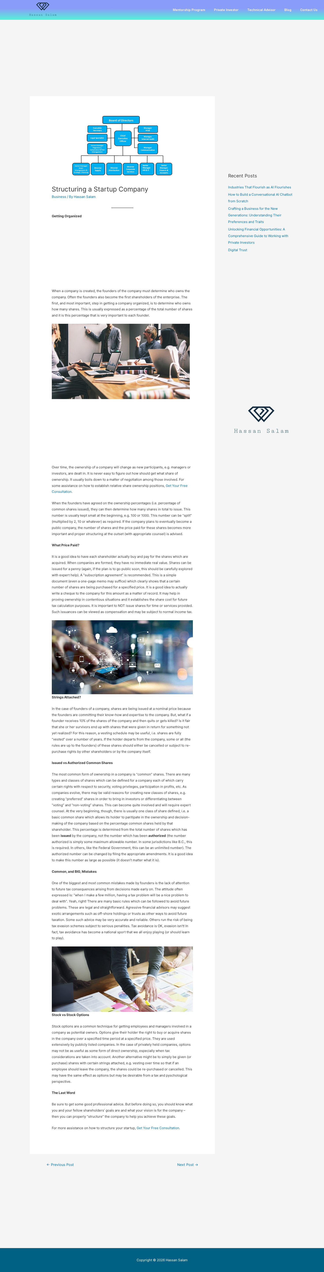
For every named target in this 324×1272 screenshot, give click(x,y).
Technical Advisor (261, 10)
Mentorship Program (189, 10)
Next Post (187, 1165)
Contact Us (308, 10)
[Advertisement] (122, 63)
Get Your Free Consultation (158, 1128)
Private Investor (226, 10)
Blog (287, 10)
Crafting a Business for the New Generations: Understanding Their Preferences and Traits (254, 215)
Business (59, 197)
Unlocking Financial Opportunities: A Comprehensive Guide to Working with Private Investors (258, 236)
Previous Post (60, 1165)
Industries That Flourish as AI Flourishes (259, 187)
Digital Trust (237, 250)
